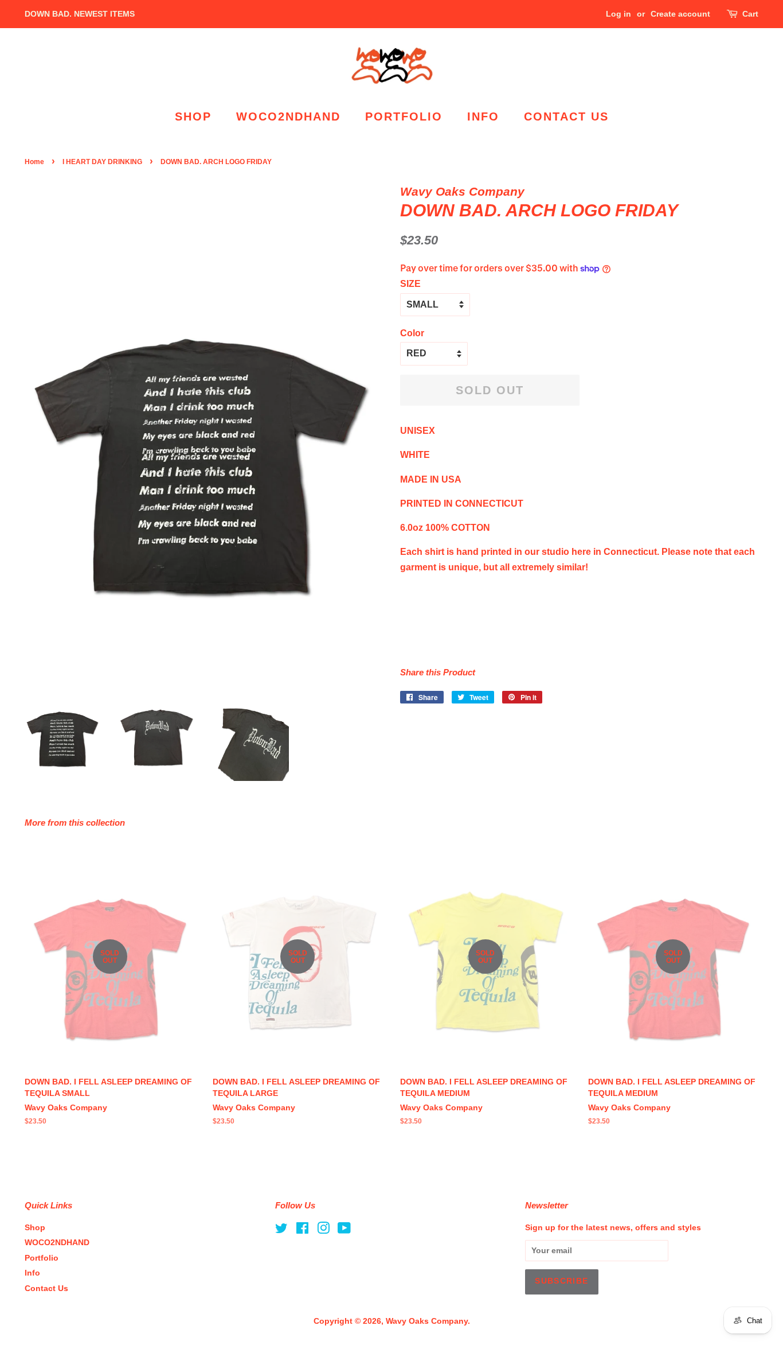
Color (412, 333)
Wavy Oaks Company (427, 1321)
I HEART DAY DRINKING (102, 162)
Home (34, 162)
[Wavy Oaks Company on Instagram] (323, 1230)
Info (483, 116)
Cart (750, 13)
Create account (680, 13)
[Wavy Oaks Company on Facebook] (302, 1230)
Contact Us (566, 116)
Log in (618, 13)
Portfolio (404, 116)
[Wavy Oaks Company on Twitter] (281, 1230)
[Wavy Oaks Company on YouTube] (344, 1230)
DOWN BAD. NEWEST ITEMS (80, 13)
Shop (193, 116)
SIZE (410, 284)
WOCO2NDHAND (288, 116)
